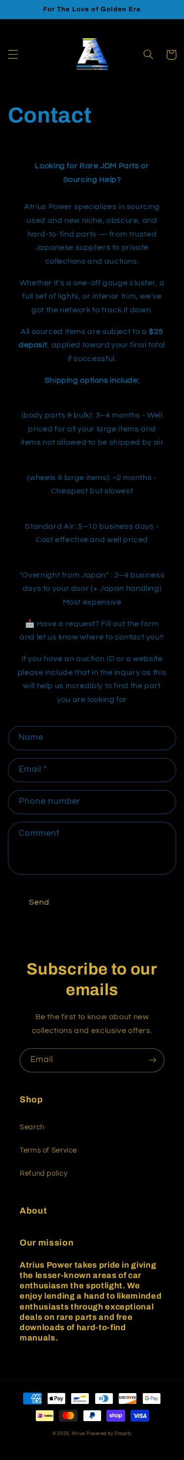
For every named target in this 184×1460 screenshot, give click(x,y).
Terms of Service (48, 1150)
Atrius (79, 1433)
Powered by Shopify (108, 1433)
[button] (12, 54)
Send (39, 902)
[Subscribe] (152, 1060)
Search (32, 1127)
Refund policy (43, 1173)
